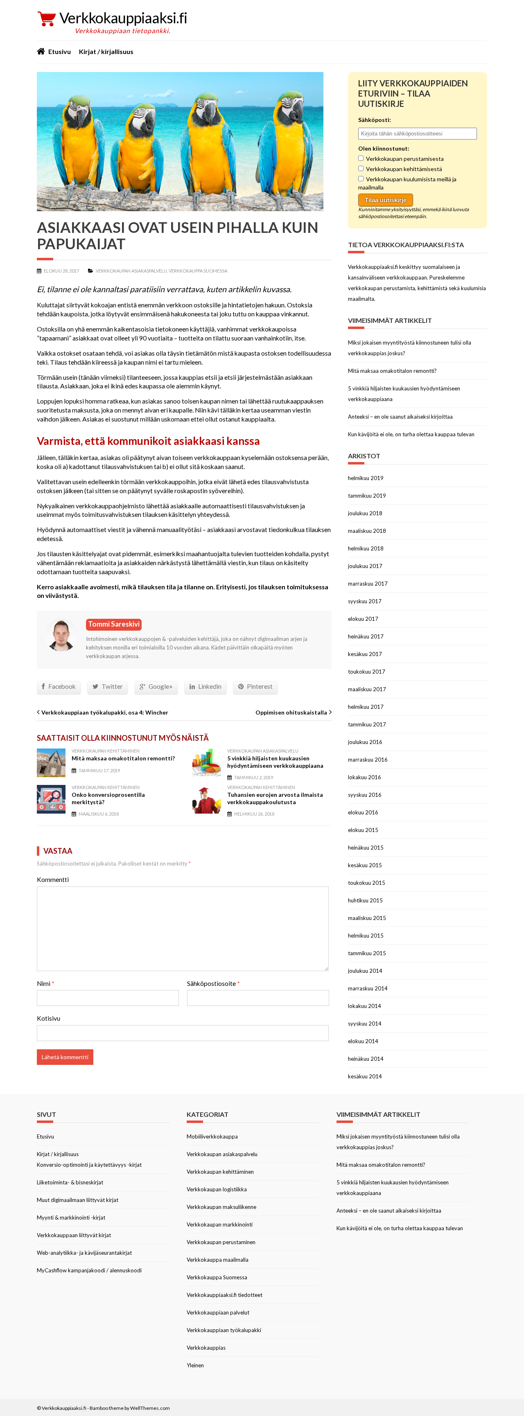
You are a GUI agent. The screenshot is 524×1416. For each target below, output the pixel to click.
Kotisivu (48, 1018)
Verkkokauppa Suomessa (198, 270)
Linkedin (209, 686)
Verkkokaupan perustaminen (221, 1242)
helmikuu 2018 (366, 548)
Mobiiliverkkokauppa (212, 1136)
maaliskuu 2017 (367, 689)
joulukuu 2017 (365, 566)
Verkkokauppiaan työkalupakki (224, 1330)
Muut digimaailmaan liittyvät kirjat (77, 1200)
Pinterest (260, 686)
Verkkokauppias (206, 1347)
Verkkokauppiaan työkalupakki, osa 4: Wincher (104, 712)
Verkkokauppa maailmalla (217, 1259)
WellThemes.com (150, 1408)
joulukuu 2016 (365, 742)
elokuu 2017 (363, 619)
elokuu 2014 (363, 1041)
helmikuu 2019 (366, 478)
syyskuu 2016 (365, 794)
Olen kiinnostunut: (383, 148)
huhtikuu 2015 (365, 900)
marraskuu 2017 (368, 583)
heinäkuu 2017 (366, 636)
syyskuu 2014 (365, 1023)
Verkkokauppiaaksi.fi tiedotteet (224, 1295)
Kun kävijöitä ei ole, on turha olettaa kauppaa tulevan (411, 434)
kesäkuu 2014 (365, 1076)
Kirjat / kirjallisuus (106, 51)
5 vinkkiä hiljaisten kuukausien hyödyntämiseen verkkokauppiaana (275, 762)
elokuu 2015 (363, 830)
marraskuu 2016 (368, 759)
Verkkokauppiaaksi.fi (123, 18)
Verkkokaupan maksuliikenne (221, 1207)
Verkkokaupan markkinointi (220, 1224)
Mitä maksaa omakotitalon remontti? (123, 758)
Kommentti (53, 879)
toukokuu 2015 (366, 882)
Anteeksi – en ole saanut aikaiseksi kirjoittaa (400, 416)
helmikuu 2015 (366, 935)
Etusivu (59, 51)
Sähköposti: (374, 119)
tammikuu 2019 (367, 495)
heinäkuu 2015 (366, 847)
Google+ (161, 686)
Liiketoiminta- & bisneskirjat (70, 1182)
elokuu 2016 (363, 812)
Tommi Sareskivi (114, 624)
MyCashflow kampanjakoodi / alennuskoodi (89, 1270)
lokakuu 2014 (364, 1006)
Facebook (62, 686)
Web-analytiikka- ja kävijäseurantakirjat (84, 1252)
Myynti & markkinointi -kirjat (71, 1217)
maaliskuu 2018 (367, 531)
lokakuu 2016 (364, 777)
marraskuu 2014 (368, 988)
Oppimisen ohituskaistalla (291, 712)
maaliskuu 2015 (367, 918)
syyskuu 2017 (365, 601)
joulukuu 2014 (365, 970)
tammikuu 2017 (367, 724)
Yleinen (195, 1365)
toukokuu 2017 (366, 671)
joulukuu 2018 (365, 513)
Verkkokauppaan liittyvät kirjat (74, 1235)
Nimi (45, 983)
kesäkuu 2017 (365, 654)
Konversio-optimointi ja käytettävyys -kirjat (89, 1164)
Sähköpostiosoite (213, 983)
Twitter (112, 686)
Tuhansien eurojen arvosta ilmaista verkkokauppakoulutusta (275, 798)
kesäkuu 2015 (365, 865)
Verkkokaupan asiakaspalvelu (131, 270)
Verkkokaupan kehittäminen (106, 750)
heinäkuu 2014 (366, 1058)
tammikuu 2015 (367, 953)
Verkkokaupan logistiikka (217, 1189)
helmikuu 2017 (366, 706)
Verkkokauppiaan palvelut (218, 1312)
